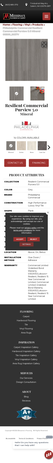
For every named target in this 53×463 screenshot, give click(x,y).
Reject (33, 239)
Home (6, 24)
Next (48, 92)
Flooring (17, 24)
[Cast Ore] (42, 146)
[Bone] (32, 146)
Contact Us (15, 163)
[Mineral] (11, 146)
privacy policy (31, 228)
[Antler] (21, 146)
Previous (4, 92)
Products (37, 24)
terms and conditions (22, 230)
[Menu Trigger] (46, 16)
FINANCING (39, 163)
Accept (19, 239)
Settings (26, 244)
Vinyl (27, 24)
